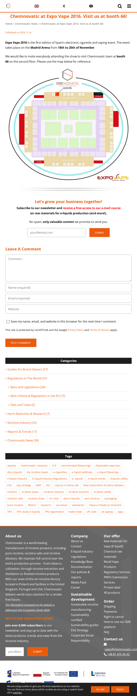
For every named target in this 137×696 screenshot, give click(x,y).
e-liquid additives (82, 472)
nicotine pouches (78, 492)
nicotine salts (15, 498)
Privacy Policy (76, 330)
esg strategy (24, 485)
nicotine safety (102, 492)
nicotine (12, 492)
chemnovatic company (34, 465)
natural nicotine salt (67, 485)
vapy (120, 511)
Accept (100, 689)
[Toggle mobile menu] (129, 6)
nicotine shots (36, 498)
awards (11, 465)
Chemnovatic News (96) (23, 440)
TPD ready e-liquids (28, 511)
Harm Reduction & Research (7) (28, 414)
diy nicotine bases (37, 472)
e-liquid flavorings (108, 472)
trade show (75, 511)
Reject (120, 689)
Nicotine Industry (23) (21, 423)
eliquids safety (119, 478)
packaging (111, 498)
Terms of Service (100, 330)
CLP (54, 465)
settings (17, 692)
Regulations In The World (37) (27, 378)
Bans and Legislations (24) (28, 387)
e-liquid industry (17, 478)
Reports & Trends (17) (22, 432)
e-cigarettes (60, 472)
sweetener (78, 505)
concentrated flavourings (76, 465)
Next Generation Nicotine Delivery (103, 485)
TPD (9, 511)
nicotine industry (54, 492)
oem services (92, 498)
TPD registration (54, 511)
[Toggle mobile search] (120, 6)
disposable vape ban (107, 465)
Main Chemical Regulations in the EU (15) (38, 396)
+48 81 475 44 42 (118, 654)
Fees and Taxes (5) (23, 405)
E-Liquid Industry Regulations (49, 478)
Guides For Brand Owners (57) (27, 369)
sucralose (61, 505)
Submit (99, 232)
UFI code (92, 511)
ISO (48, 485)
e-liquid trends (97, 478)
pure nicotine (15, 505)
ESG (9, 485)
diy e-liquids (14, 472)
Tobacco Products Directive (105, 505)
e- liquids (77, 478)
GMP (38, 485)
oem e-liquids (71, 498)
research (46, 505)
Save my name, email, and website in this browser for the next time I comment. (63, 321)
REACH (32, 505)
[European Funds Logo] (56, 669)
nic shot (54, 498)
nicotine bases (30, 492)
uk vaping (107, 511)
